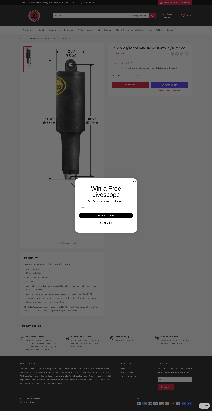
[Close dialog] (133, 181)
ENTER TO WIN (106, 216)
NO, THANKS (106, 223)
